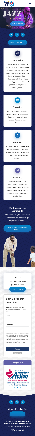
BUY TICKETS (17, 24)
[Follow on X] (23, 35)
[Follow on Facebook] (11, 35)
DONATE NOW (17, 289)
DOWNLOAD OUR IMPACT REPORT (17, 228)
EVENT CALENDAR (17, 42)
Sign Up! (17, 349)
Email (8, 316)
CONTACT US (17, 414)
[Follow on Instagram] (17, 35)
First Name (9, 324)
